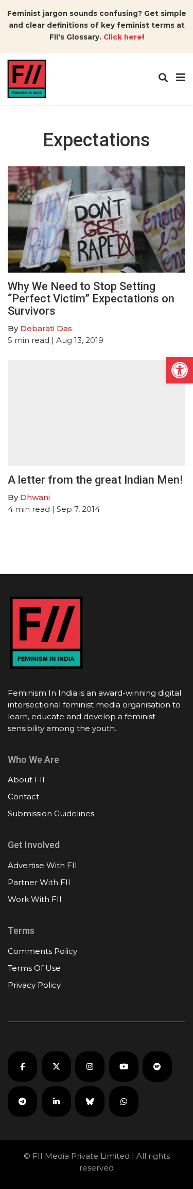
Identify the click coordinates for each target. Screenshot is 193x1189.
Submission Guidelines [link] (51, 813)
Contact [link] (23, 796)
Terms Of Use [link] (34, 968)
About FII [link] (26, 779)
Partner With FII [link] (39, 882)
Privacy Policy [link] (34, 985)
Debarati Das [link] (46, 328)
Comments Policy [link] (42, 951)
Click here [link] (122, 37)
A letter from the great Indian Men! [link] (95, 479)
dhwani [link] (35, 497)
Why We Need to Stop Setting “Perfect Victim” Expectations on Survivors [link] (91, 298)
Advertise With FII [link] (42, 865)
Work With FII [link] (35, 899)
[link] (179, 370)
